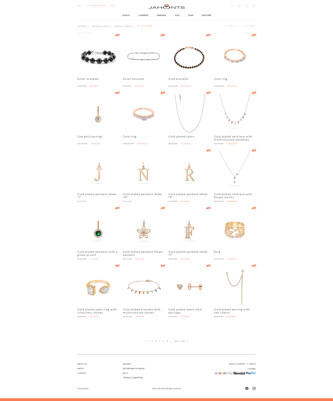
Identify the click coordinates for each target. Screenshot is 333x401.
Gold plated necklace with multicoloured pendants (233, 138)
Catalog (126, 15)
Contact (81, 373)
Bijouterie (206, 15)
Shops (80, 368)
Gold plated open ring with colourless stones (97, 311)
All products (84, 33)
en (78, 5)
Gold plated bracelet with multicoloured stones (142, 311)
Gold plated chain (181, 136)
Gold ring (221, 78)
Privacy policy (82, 388)
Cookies (251, 369)
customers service (96, 5)
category (82, 26)
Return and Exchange (134, 368)
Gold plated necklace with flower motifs (233, 195)
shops (113, 5)
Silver (190, 15)
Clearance (143, 15)
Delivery (127, 364)
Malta (252, 364)
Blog (125, 373)
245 (183, 341)
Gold (177, 15)
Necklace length (101, 26)
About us (82, 364)
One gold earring (89, 136)
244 (176, 341)
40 (234, 26)
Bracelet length (123, 26)
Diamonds (161, 15)
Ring (217, 251)
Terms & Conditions (133, 377)
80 (236, 26)
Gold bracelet (178, 78)
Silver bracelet (88, 78)
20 (231, 26)
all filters (146, 26)
